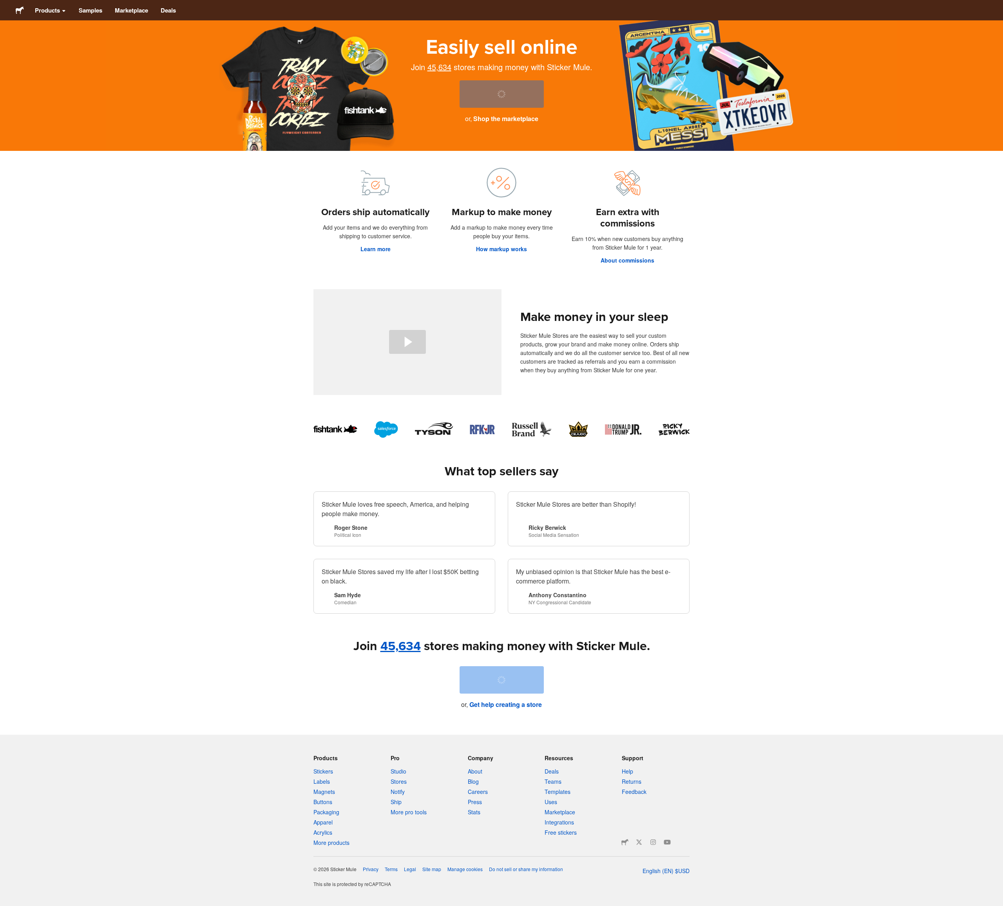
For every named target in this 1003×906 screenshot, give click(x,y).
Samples (90, 10)
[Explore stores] (501, 429)
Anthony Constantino (558, 595)
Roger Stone (351, 527)
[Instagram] (653, 842)
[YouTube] (667, 842)
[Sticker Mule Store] (625, 842)
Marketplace (131, 10)
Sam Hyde (347, 595)
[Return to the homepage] (20, 10)
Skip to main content (6, 6)
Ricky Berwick (547, 527)
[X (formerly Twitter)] (639, 842)
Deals (168, 10)
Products (47, 10)
